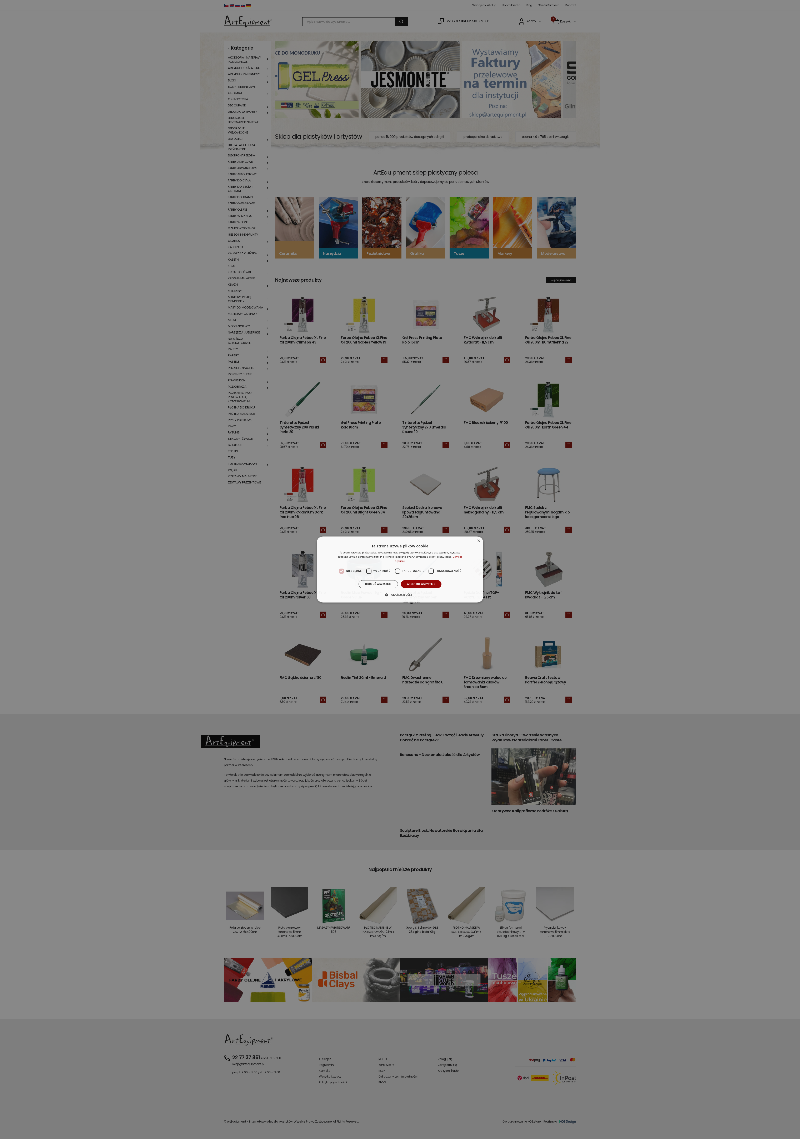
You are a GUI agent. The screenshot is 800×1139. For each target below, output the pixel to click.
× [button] (478, 540)
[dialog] (400, 569)
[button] (400, 594)
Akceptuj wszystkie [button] (421, 584)
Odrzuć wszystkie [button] (378, 584)
